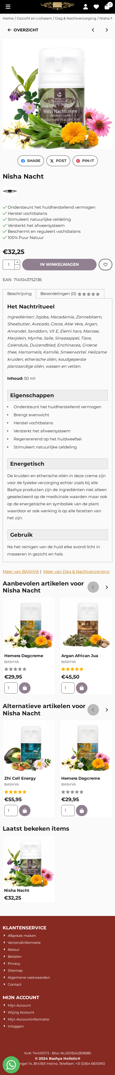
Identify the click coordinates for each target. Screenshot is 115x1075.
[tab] (19, 294)
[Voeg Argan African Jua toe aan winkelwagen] (81, 688)
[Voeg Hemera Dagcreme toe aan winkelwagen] (24, 688)
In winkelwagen (59, 264)
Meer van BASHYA (21, 571)
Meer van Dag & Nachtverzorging (76, 571)
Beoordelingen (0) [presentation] (58, 293)
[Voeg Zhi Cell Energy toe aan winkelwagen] (24, 810)
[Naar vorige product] (93, 30)
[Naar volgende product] (107, 30)
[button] (8, 6)
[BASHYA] (10, 194)
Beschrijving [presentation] (19, 293)
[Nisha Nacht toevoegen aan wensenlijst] (105, 264)
